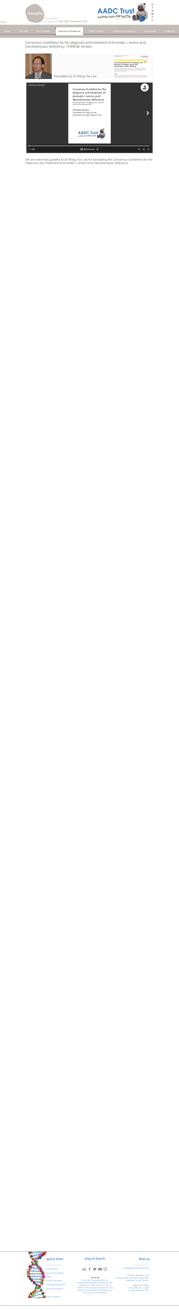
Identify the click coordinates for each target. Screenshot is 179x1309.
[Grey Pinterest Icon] (152, 17)
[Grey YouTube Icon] (152, 14)
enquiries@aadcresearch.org (90, 1283)
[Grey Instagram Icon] (152, 20)
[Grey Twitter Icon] (152, 10)
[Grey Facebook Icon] (152, 7)
